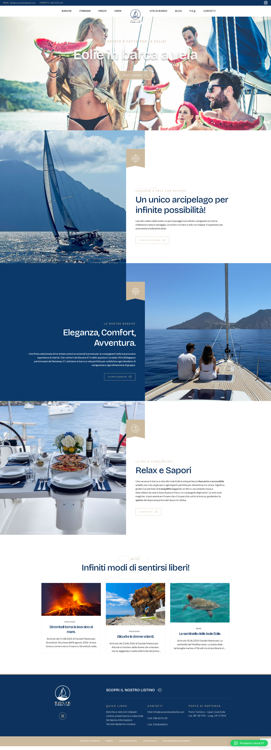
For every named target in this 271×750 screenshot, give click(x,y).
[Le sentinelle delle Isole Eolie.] (200, 621)
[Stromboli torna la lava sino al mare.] (71, 614)
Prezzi (102, 10)
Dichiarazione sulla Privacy (176, 741)
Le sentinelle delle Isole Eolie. (200, 633)
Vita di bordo (158, 10)
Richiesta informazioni (119, 720)
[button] (6, 63)
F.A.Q (193, 10)
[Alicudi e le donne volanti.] (135, 624)
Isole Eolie (69, 622)
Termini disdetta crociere (121, 724)
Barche (67, 10)
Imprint (109, 741)
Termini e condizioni (90, 741)
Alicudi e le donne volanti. (135, 636)
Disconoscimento (128, 741)
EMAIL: (6, 3)
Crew (117, 10)
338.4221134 (160, 718)
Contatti (209, 10)
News (198, 628)
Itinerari (85, 10)
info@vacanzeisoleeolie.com (169, 711)
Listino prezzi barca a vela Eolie (124, 716)
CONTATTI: (44, 3)
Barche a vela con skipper (121, 711)
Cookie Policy (150, 741)
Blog (178, 10)
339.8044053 (160, 724)
